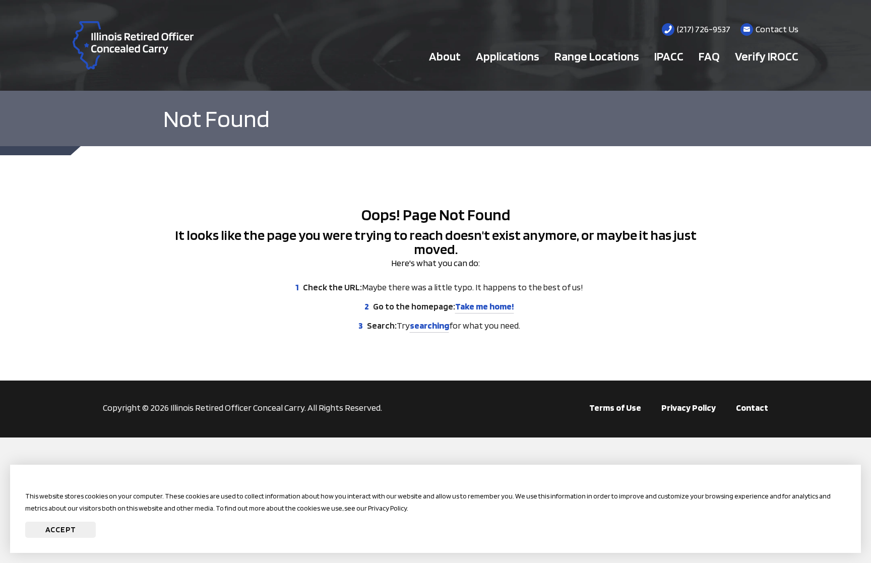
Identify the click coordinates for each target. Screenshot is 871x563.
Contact (752, 407)
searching (429, 325)
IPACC (668, 56)
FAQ (709, 56)
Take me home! (484, 306)
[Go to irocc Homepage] (133, 45)
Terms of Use (615, 407)
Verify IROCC (766, 56)
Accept (60, 529)
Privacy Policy (688, 407)
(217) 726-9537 (703, 29)
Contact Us (777, 29)
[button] (833, 525)
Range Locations (596, 56)
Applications (507, 56)
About (445, 56)
